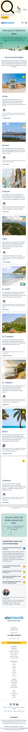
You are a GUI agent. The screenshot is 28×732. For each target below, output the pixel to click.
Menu (22, 22)
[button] (14, 548)
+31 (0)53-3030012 (14, 635)
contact (10, 604)
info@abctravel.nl (14, 632)
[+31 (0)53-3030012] (18, 8)
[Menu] (26, 23)
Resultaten (5, 17)
